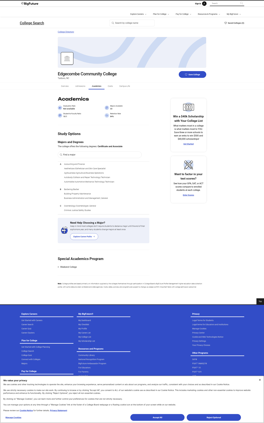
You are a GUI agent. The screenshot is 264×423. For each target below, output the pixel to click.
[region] (103, 187)
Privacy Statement (58, 410)
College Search (32, 23)
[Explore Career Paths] (103, 230)
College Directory (66, 32)
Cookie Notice (26, 410)
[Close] (260, 380)
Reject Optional (214, 417)
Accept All (157, 417)
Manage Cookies (13, 417)
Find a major (69, 154)
